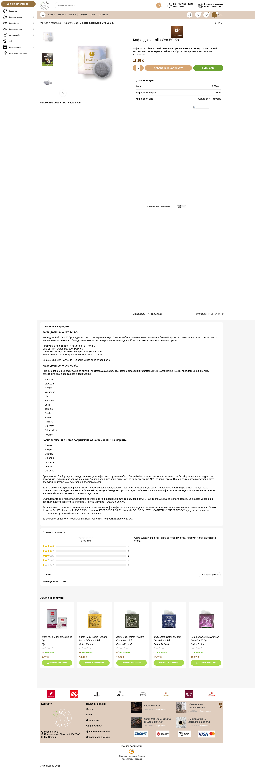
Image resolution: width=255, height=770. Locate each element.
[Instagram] (220, 706)
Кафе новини (161, 709)
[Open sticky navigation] (43, 14)
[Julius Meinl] (51, 694)
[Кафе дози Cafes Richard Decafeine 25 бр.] (169, 619)
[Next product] (221, 23)
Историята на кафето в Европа (199, 720)
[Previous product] (215, 23)
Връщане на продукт (98, 737)
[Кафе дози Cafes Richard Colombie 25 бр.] (131, 619)
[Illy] (74, 694)
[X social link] (212, 314)
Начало (44, 23)
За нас (90, 709)
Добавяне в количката (168, 68)
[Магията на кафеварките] (181, 707)
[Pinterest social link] (215, 314)
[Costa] (189, 694)
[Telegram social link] (222, 314)
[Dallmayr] (166, 694)
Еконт (120, 501)
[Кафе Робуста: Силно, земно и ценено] (136, 722)
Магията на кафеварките (196, 705)
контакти (126, 518)
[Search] (158, 5)
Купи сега (208, 68)
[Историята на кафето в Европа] (181, 722)
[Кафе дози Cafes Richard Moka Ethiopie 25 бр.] (94, 619)
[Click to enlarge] (63, 93)
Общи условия (94, 725)
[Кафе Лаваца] (136, 707)
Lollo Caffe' (60, 102)
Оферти (56, 23)
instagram (113, 490)
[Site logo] (44, 5)
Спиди (110, 501)
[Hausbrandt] (97, 694)
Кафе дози (74, 102)
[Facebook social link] (208, 314)
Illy (43, 644)
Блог (89, 714)
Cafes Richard (86, 644)
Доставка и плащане (98, 731)
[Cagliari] (212, 694)
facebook (89, 490)
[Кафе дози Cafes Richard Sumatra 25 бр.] (206, 619)
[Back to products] (218, 23)
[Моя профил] (189, 14)
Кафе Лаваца (152, 705)
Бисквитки (92, 720)
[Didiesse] (143, 694)
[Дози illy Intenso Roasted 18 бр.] (57, 619)
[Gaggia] (120, 694)
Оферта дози (71, 23)
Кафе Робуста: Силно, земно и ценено (157, 720)
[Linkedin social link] (219, 314)
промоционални (97, 487)
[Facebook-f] (220, 704)
